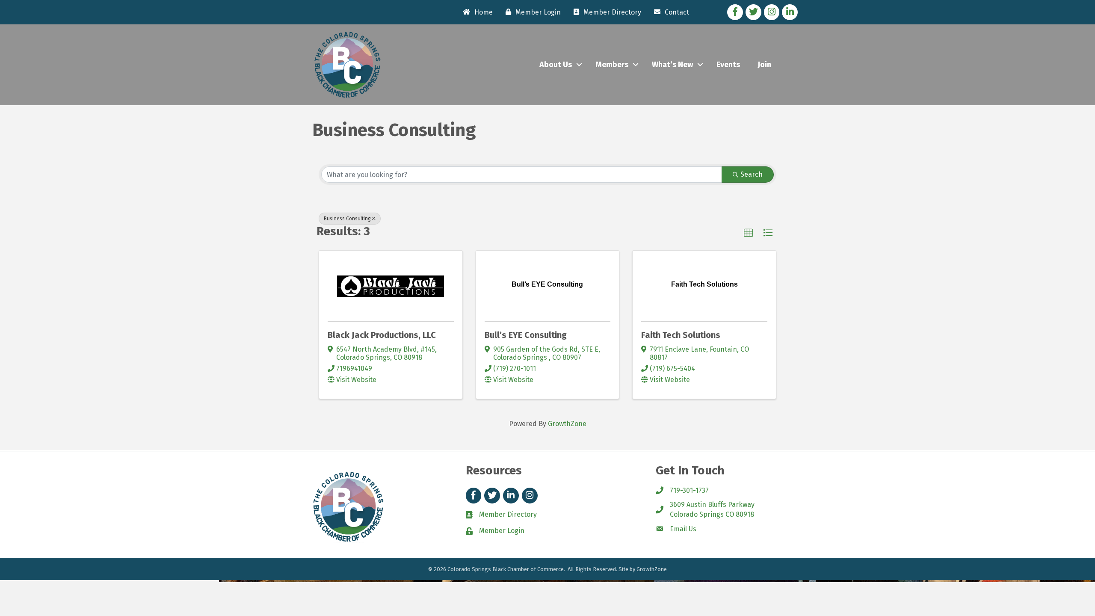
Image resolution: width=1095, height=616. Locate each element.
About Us (555, 64)
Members (611, 64)
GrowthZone (567, 424)
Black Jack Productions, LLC (382, 335)
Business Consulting (347, 219)
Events (728, 64)
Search (751, 174)
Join (764, 64)
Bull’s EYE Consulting (526, 335)
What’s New (672, 64)
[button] (748, 233)
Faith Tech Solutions (680, 335)
